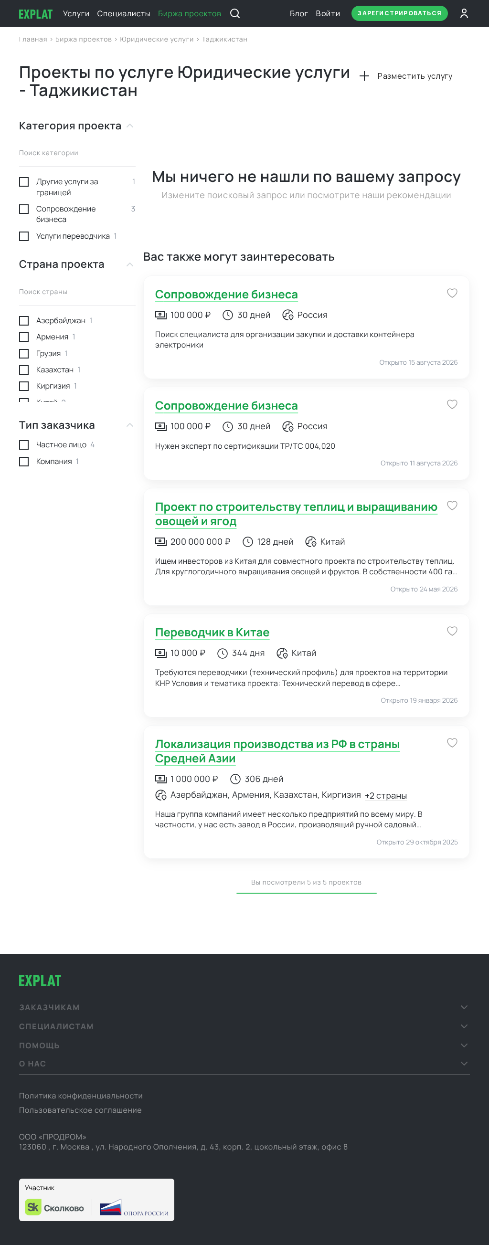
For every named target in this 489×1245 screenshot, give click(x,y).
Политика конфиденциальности (81, 1095)
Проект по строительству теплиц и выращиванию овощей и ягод (296, 514)
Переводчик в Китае (212, 632)
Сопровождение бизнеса (226, 294)
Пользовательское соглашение (80, 1110)
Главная (34, 39)
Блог (299, 13)
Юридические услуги (157, 39)
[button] (244, 1007)
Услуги (76, 13)
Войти (328, 13)
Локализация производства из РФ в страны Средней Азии (277, 751)
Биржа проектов (189, 13)
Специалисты (123, 13)
